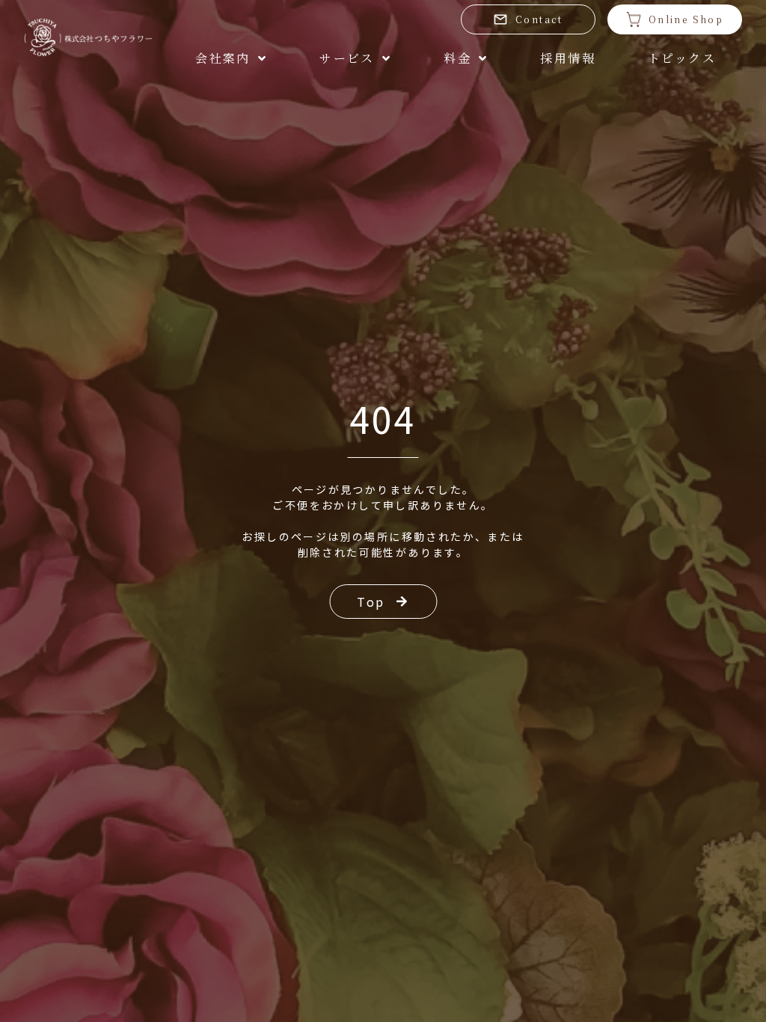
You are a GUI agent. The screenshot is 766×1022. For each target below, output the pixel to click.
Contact (539, 19)
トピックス (682, 58)
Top (370, 602)
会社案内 (223, 58)
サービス (347, 58)
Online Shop (686, 19)
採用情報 (567, 58)
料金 (457, 58)
